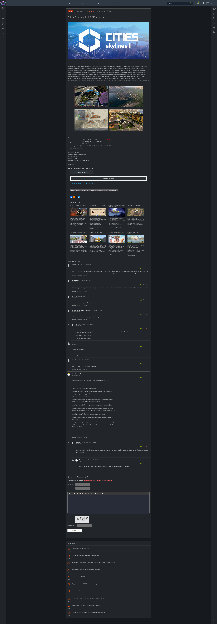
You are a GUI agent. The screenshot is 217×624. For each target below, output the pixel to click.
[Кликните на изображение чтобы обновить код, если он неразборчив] (82, 522)
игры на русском (75, 190)
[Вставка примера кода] (97, 493)
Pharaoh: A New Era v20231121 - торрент (133, 233)
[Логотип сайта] (3, 3)
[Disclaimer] (3, 33)
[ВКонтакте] (71, 197)
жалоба (85, 275)
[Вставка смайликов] (92, 493)
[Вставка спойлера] (100, 493)
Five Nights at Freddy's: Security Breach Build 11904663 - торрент (88, 598)
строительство (113, 190)
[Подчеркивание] (74, 493)
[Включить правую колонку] (214, 27)
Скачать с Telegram (82, 183)
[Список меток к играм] (3, 19)
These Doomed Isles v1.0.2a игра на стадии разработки (116, 233)
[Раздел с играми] (3, 14)
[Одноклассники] (74, 197)
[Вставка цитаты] (95, 493)
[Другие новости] (3, 24)
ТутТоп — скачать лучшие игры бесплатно (70, 3)
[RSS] (214, 32)
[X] (76, 197)
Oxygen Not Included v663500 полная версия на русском (86, 584)
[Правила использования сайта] (214, 13)
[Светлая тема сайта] (214, 23)
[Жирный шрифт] (69, 493)
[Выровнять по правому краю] (82, 493)
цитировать (79, 275)
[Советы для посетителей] (214, 18)
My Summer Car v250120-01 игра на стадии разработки (86, 569)
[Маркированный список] (86, 493)
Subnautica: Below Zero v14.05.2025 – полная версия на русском (88, 612)
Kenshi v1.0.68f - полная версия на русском (83, 591)
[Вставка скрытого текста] (102, 493)
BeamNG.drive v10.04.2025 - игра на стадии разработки (86, 576)
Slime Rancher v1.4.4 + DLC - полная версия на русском (86, 605)
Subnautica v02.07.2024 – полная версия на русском (85, 555)
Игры (82, 3)
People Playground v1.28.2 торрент (81, 548)
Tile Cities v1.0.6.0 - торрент (97, 205)
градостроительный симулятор (98, 190)
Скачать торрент (108, 178)
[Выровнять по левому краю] (77, 493)
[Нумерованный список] (88, 493)
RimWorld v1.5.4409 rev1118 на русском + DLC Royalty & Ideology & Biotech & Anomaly (93, 562)
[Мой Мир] (79, 197)
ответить (74, 275)
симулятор (85, 190)
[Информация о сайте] (3, 28)
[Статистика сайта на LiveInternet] (209, 622)
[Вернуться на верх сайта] (214, 621)
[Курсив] (71, 493)
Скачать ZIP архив (82, 172)
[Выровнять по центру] (80, 493)
